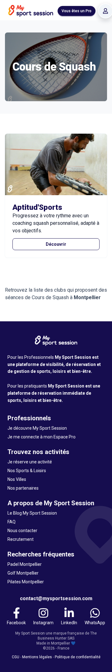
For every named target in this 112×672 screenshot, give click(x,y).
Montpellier (87, 297)
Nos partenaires (23, 488)
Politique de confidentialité (77, 657)
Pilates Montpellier (25, 581)
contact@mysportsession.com (56, 598)
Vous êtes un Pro (76, 11)
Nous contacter (22, 530)
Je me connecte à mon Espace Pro (41, 436)
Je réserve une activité (29, 461)
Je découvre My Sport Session (37, 428)
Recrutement (20, 539)
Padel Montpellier (24, 564)
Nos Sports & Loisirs (26, 470)
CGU (15, 657)
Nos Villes (16, 479)
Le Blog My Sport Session (32, 513)
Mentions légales (37, 657)
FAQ (11, 521)
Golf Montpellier (23, 573)
